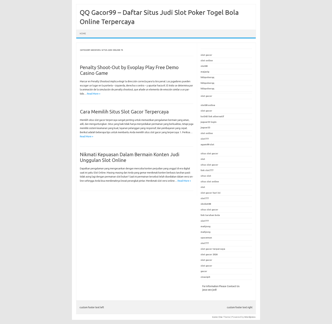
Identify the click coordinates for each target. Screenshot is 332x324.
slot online (207, 60)
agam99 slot (207, 144)
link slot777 (207, 170)
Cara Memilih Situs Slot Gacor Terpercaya (124, 111)
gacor (204, 271)
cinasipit (205, 277)
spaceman (206, 237)
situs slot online (210, 181)
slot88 (204, 66)
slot (203, 159)
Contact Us (233, 286)
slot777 (205, 138)
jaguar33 (205, 127)
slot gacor (206, 55)
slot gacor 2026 (209, 254)
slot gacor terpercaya (213, 249)
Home (83, 33)
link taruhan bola (210, 215)
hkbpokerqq (207, 77)
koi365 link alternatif (212, 116)
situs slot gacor (209, 153)
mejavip (205, 71)
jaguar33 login (208, 122)
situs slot (206, 176)
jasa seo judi (209, 289)
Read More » (93, 93)
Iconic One (217, 317)
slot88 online (208, 105)
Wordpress (250, 317)
